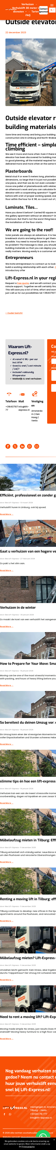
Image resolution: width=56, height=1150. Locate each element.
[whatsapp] (10, 1115)
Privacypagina (28, 1146)
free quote (23, 283)
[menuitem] (28, 4)
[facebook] (4, 1115)
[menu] (52, 5)
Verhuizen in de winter (18, 607)
